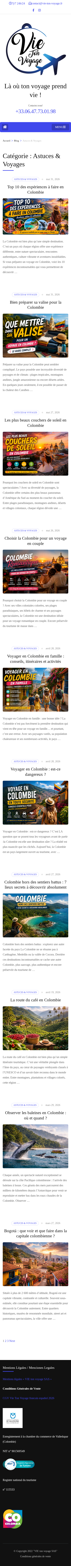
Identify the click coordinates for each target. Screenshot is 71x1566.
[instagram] (39, 9)
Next (12, 1340)
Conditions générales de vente (35, 1556)
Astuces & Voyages (25, 179)
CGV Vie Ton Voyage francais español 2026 (28, 1398)
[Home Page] (5, 127)
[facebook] (33, 9)
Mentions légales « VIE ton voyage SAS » (27, 1379)
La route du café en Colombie (35, 1000)
